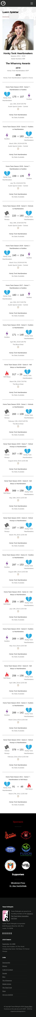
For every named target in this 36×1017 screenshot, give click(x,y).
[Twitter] (5, 933)
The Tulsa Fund (7, 987)
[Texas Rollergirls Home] (3, 3)
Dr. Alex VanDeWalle (18, 886)
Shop (4, 991)
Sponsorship (6, 962)
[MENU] (32, 3)
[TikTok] (11, 933)
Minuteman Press (18, 883)
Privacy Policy (28, 1006)
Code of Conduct (7, 970)
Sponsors (18, 822)
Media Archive (6, 984)
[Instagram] (7, 933)
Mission (4, 966)
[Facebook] (3, 933)
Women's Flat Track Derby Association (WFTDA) (22, 916)
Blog (3, 977)
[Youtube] (9, 933)
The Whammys (7, 980)
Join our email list (7, 995)
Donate (4, 973)
